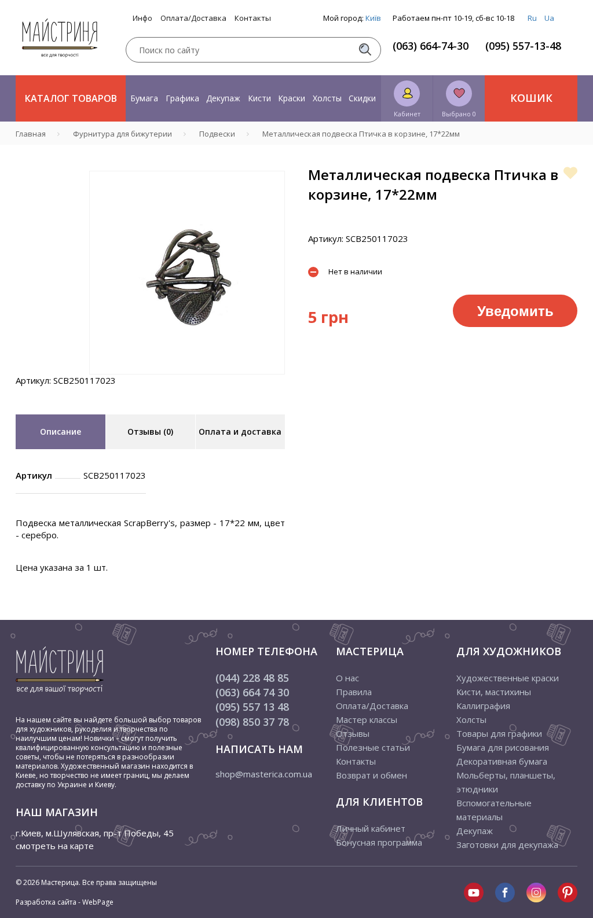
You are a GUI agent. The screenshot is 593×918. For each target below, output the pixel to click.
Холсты (327, 98)
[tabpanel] (187, 272)
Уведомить (515, 310)
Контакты (253, 18)
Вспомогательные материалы (494, 809)
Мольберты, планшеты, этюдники (505, 782)
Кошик (531, 98)
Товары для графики (499, 733)
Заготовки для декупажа (507, 844)
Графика (182, 98)
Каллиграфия (483, 705)
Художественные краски (507, 678)
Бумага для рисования (502, 747)
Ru (532, 18)
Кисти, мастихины (493, 691)
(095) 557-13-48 (523, 46)
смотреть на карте (55, 845)
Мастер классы (366, 719)
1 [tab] (187, 382)
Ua (549, 18)
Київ (373, 18)
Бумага (144, 98)
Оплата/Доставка (193, 18)
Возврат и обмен (371, 775)
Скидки (362, 98)
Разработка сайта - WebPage (65, 902)
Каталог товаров (71, 98)
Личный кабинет (370, 828)
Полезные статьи (373, 747)
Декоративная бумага (501, 761)
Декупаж (223, 98)
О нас (347, 678)
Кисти (259, 98)
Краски (291, 98)
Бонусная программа (379, 842)
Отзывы (352, 733)
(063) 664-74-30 (430, 46)
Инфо (142, 18)
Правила (354, 691)
